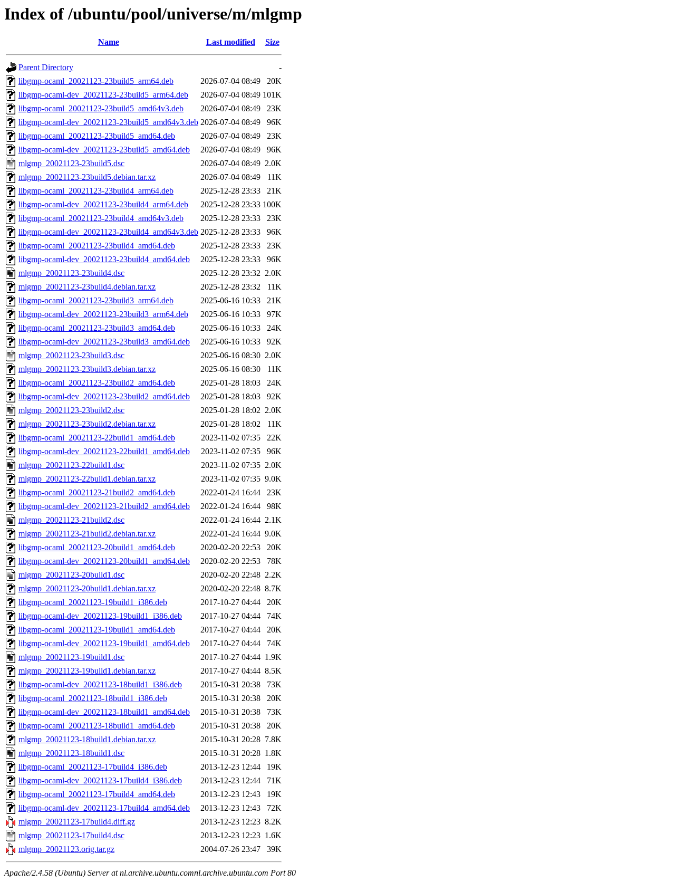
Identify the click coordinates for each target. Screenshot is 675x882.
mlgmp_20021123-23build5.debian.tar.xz (87, 176)
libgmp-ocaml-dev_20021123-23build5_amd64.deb (104, 149)
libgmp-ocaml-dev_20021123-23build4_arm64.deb (103, 204)
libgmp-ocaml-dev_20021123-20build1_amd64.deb (104, 561)
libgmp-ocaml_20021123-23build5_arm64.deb (95, 80)
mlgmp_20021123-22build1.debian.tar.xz (87, 478)
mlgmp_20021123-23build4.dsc (71, 273)
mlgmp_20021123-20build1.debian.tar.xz (87, 588)
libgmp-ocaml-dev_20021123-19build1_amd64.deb (104, 643)
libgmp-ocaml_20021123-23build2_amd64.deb (96, 382)
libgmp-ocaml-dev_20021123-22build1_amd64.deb (104, 451)
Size (272, 41)
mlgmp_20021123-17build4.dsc (71, 835)
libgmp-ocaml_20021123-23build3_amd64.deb (96, 327)
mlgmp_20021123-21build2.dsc (71, 519)
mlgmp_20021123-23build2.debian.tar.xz (87, 423)
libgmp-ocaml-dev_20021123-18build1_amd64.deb (104, 711)
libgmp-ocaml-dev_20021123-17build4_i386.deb (100, 780)
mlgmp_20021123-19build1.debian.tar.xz (87, 670)
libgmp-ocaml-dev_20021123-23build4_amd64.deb (104, 259)
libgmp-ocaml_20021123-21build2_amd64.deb (96, 492)
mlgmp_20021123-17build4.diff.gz (76, 821)
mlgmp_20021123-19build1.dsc (71, 657)
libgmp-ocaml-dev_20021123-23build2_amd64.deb (104, 396)
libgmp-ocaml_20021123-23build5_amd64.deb (96, 135)
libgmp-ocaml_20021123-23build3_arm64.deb (95, 300)
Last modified (230, 41)
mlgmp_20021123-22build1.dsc (71, 465)
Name (108, 41)
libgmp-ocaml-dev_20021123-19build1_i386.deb (100, 615)
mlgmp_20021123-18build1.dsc (71, 753)
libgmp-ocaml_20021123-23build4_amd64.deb (96, 245)
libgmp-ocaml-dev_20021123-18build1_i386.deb (100, 684)
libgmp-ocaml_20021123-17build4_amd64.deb (96, 794)
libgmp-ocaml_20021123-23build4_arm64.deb (95, 190)
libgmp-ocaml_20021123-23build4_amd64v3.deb (101, 218)
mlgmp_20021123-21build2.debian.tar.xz (87, 533)
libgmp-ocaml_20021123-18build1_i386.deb (92, 698)
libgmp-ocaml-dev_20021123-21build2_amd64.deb (104, 506)
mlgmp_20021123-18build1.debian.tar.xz (87, 739)
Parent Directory (45, 67)
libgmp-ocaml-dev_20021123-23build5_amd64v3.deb (108, 122)
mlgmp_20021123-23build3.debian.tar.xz (87, 369)
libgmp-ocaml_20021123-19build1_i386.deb (92, 602)
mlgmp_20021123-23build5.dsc (71, 163)
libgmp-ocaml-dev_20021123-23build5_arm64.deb (103, 94)
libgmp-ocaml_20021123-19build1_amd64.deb (96, 629)
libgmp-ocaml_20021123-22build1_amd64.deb (96, 437)
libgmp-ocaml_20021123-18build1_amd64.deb (96, 725)
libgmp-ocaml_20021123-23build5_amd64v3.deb (101, 108)
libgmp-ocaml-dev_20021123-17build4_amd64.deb (104, 807)
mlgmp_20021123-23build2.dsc (71, 410)
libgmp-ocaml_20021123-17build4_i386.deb (92, 766)
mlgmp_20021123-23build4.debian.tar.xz (87, 286)
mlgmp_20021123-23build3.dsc (71, 355)
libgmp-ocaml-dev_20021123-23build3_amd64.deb (104, 341)
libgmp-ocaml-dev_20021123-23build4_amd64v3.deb (108, 231)
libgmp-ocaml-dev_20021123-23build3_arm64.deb (103, 314)
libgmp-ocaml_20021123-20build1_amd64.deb (96, 547)
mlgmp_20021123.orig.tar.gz (66, 849)
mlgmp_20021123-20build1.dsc (71, 574)
